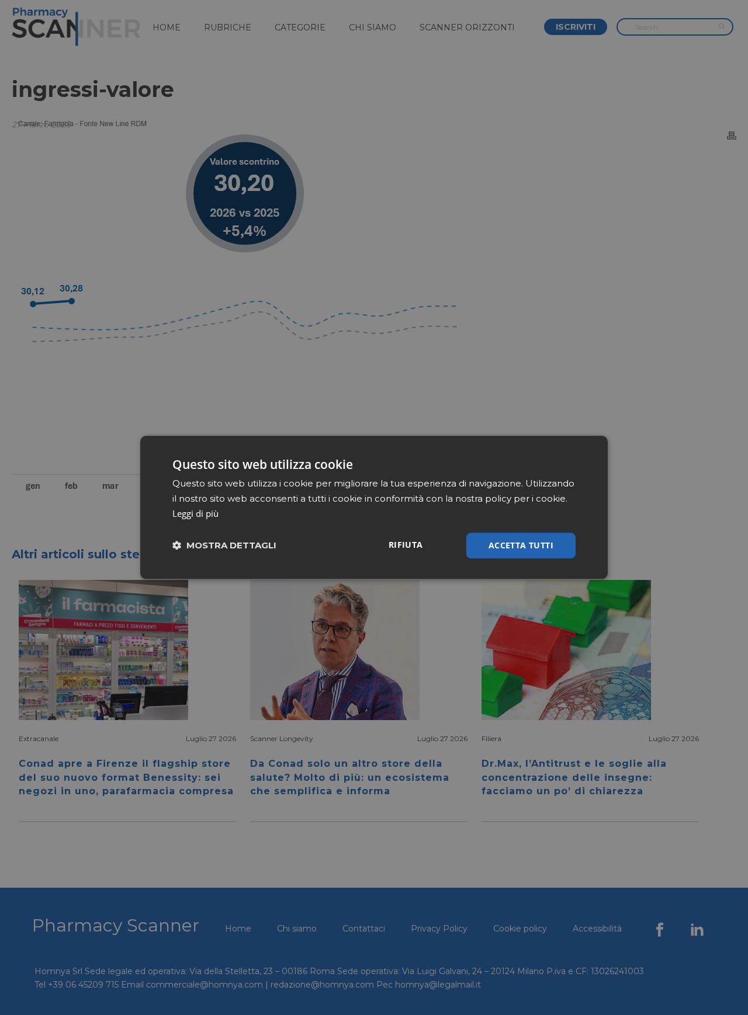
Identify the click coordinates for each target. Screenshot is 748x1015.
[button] (224, 545)
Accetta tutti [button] (521, 545)
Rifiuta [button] (406, 544)
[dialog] (374, 507)
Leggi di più (195, 513)
